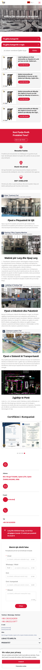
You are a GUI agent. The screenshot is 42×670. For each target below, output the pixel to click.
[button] (17, 453)
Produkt (17, 21)
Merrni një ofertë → (21, 140)
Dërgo (21, 606)
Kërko (34, 50)
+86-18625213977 (9, 621)
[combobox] (9, 568)
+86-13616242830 (9, 618)
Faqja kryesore (8, 21)
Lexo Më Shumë (24, 65)
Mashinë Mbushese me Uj (30, 21)
